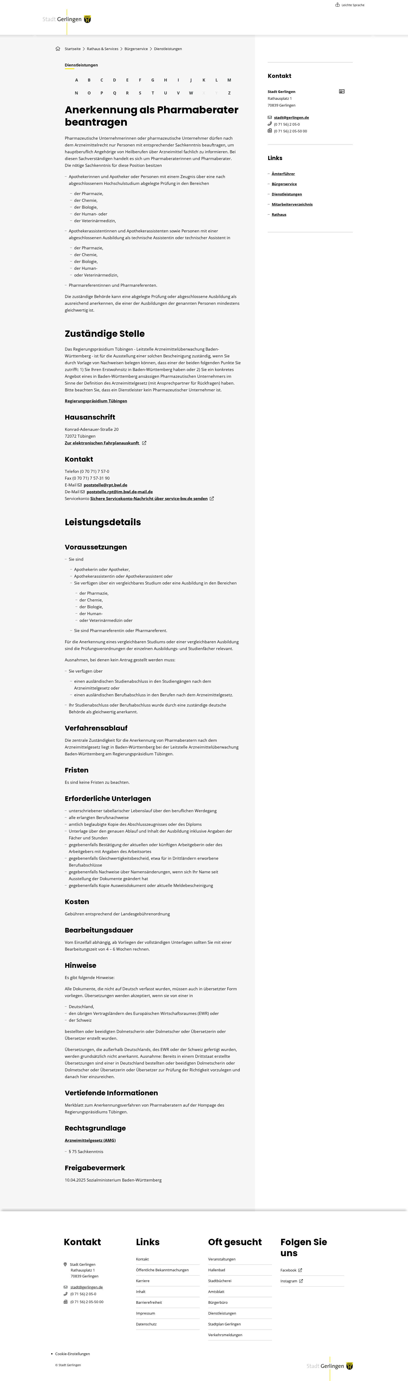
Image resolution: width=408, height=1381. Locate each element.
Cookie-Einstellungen (72, 1353)
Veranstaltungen (221, 1259)
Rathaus (279, 214)
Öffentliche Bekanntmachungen (162, 1269)
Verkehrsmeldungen (225, 1334)
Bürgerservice (136, 48)
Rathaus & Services (102, 48)
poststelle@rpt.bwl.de (105, 485)
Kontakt (142, 1259)
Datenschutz (146, 1324)
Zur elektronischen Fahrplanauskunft (102, 443)
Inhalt (140, 1291)
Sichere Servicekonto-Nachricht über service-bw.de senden (149, 498)
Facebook (288, 1270)
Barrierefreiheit (149, 1302)
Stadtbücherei (219, 1280)
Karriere (143, 1280)
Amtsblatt (216, 1291)
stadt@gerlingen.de (291, 117)
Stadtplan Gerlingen (224, 1324)
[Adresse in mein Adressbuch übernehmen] (341, 91)
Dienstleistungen (287, 194)
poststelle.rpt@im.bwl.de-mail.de (120, 492)
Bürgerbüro (218, 1302)
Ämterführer (283, 173)
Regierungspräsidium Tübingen (96, 401)
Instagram (288, 1280)
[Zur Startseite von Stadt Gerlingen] (67, 22)
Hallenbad (216, 1269)
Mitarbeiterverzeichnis (292, 204)
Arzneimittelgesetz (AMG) (90, 1140)
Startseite (73, 48)
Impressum (145, 1313)
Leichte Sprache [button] (353, 5)
